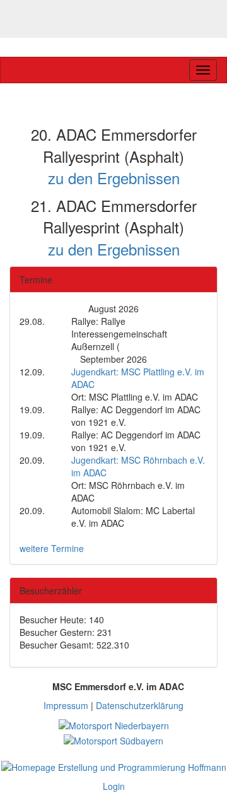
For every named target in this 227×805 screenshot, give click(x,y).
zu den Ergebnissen (114, 178)
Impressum (66, 705)
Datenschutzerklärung (139, 705)
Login (114, 786)
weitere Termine (52, 548)
